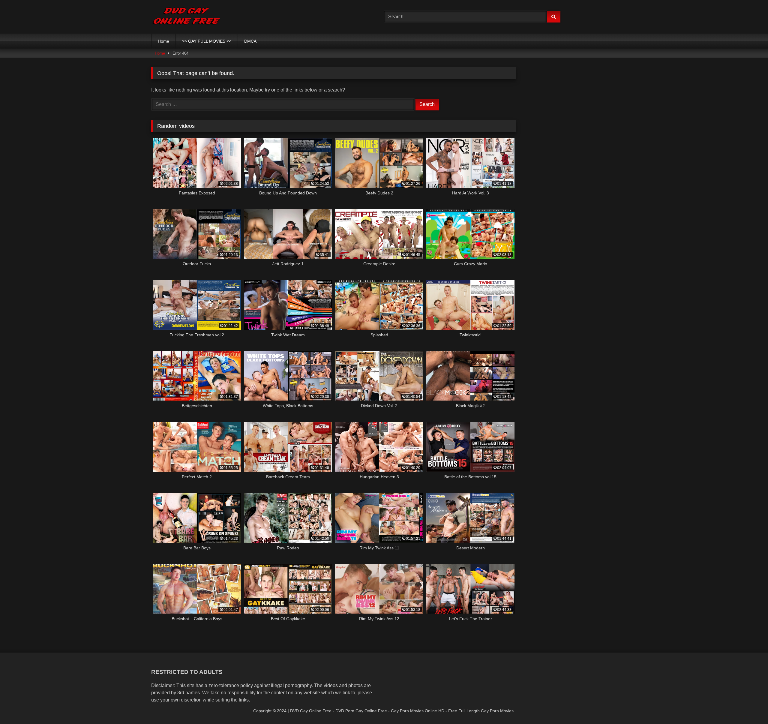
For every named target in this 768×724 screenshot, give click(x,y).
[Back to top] (749, 706)
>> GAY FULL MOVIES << (206, 41)
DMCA (250, 41)
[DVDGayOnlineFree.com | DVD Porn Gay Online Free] (186, 17)
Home (163, 41)
